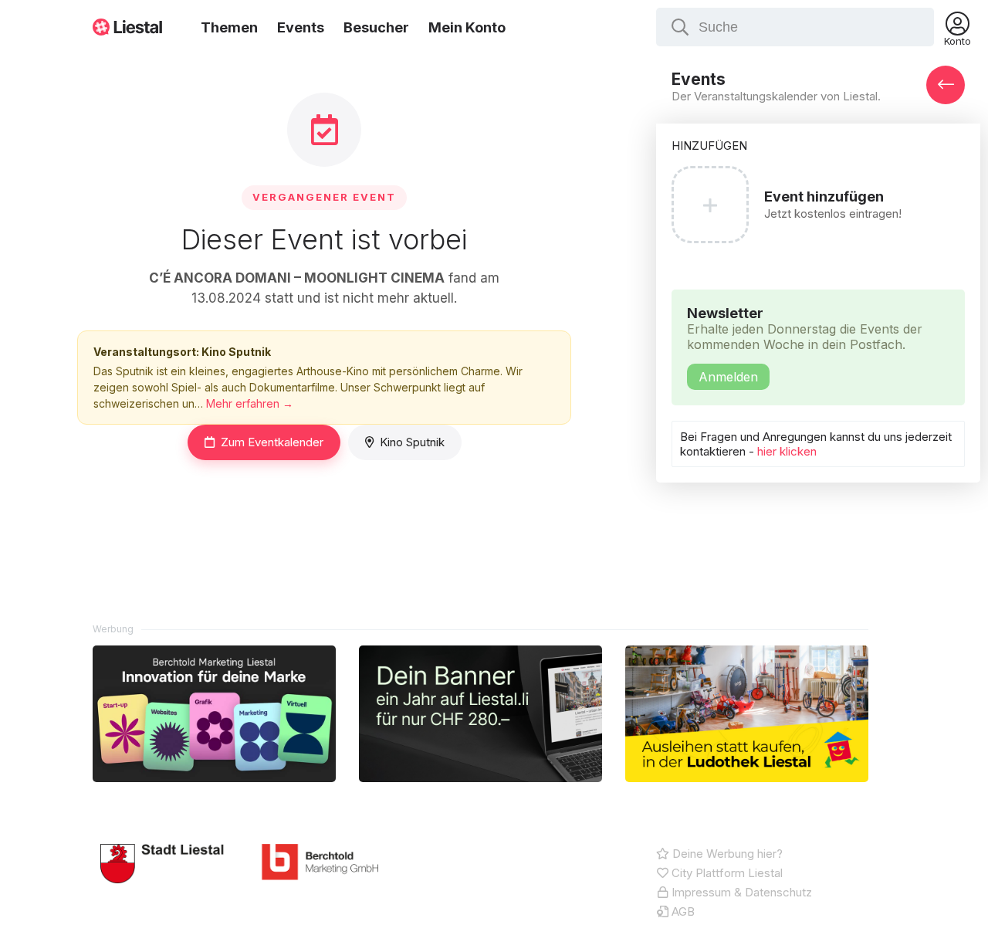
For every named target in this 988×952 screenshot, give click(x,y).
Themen (229, 27)
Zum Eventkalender (272, 442)
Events (300, 27)
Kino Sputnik (412, 442)
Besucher (376, 27)
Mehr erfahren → (249, 403)
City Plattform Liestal (725, 873)
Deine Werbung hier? (726, 853)
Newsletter (804, 345)
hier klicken (787, 451)
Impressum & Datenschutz (740, 892)
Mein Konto (467, 27)
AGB (681, 911)
